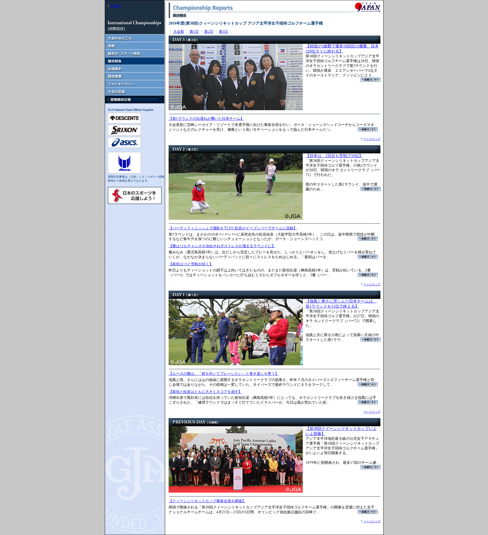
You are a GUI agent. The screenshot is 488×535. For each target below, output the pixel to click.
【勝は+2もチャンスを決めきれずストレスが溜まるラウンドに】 (222, 246)
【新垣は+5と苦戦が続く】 (191, 264)
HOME (115, 6)
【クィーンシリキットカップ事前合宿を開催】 (207, 501)
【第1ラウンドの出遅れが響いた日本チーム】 (206, 118)
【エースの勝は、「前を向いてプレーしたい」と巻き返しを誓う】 (224, 373)
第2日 (208, 31)
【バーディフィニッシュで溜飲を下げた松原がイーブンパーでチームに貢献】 (233, 228)
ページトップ (371, 138)
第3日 (223, 31)
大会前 (178, 31)
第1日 (194, 31)
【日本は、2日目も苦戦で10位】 (334, 156)
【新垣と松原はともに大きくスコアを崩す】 (205, 392)
